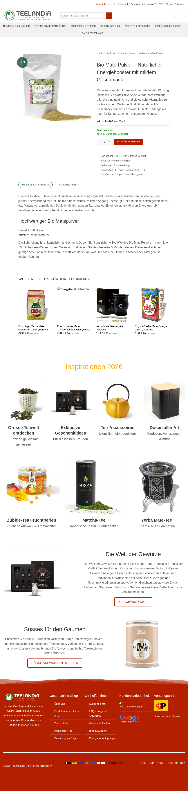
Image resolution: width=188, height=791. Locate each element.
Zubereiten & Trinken (83, 26)
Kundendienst (103, 4)
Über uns (59, 703)
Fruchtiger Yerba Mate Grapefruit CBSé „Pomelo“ (33, 328)
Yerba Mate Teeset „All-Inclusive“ (109, 328)
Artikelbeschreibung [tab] (36, 184)
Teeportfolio (61, 723)
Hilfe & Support (120, 4)
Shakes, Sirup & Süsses (168, 26)
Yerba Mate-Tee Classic (151, 53)
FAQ (161, 4)
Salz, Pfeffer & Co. (93, 33)
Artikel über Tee (63, 730)
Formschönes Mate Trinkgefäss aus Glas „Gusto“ (74, 328)
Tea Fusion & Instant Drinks (50, 26)
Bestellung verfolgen (66, 738)
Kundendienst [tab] (68, 184)
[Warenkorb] (182, 16)
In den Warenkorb (128, 141)
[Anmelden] (173, 16)
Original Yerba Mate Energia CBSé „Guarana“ (151, 328)
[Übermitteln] (109, 15)
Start (99, 53)
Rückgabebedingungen (102, 738)
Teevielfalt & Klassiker (16, 26)
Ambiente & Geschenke (137, 26)
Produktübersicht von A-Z (143, 4)
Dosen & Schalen (110, 26)
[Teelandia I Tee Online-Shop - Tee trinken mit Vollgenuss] (28, 15)
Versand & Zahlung (175, 4)
